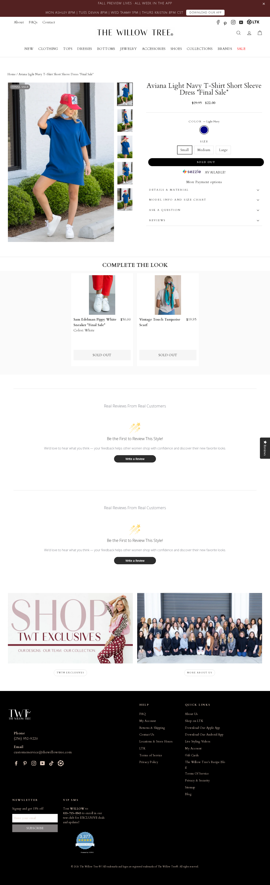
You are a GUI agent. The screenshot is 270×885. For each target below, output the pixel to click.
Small (184, 150)
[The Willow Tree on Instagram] (233, 23)
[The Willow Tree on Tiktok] (51, 762)
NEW (29, 49)
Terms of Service (150, 755)
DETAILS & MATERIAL (169, 190)
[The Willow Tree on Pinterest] (225, 23)
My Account (147, 721)
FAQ (142, 714)
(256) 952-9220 (26, 738)
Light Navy (204, 130)
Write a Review (135, 459)
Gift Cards (192, 755)
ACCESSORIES (154, 49)
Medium (204, 150)
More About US (199, 672)
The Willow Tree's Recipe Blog (205, 764)
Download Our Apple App (202, 728)
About (19, 22)
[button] (264, 4)
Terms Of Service (197, 774)
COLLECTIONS (199, 49)
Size (204, 141)
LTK (142, 748)
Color (204, 121)
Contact (48, 22)
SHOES (176, 49)
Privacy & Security (197, 780)
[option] (61, 162)
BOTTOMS (106, 49)
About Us (191, 714)
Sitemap (190, 787)
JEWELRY (128, 49)
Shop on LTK (194, 721)
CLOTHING (48, 49)
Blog (188, 794)
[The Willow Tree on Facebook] (218, 23)
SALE (241, 49)
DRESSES (84, 49)
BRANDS (225, 49)
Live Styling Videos (197, 741)
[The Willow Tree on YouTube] (241, 23)
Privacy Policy (148, 762)
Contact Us (146, 735)
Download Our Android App (204, 735)
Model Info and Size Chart (177, 200)
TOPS (67, 49)
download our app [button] (205, 12)
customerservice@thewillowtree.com (43, 752)
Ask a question (165, 210)
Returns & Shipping (152, 728)
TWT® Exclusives (70, 672)
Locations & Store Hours (156, 741)
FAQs (33, 22)
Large (223, 150)
